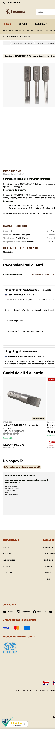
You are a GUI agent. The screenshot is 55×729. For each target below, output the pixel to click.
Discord (10, 612)
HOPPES (50, 422)
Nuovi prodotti (9, 560)
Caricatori (48, 30)
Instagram (25, 612)
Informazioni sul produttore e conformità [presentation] (22, 467)
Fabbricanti (41, 24)
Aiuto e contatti (12, 2)
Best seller (7, 553)
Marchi (6, 547)
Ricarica (46, 579)
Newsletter (7, 572)
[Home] (6, 43)
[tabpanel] (24, 413)
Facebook (41, 612)
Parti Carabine (19, 30)
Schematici (7, 566)
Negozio (7, 24)
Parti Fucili (39, 30)
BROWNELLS (7, 422)
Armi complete (8, 30)
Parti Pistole (30, 30)
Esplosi (23, 24)
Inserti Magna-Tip (8, 448)
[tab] (22, 467)
